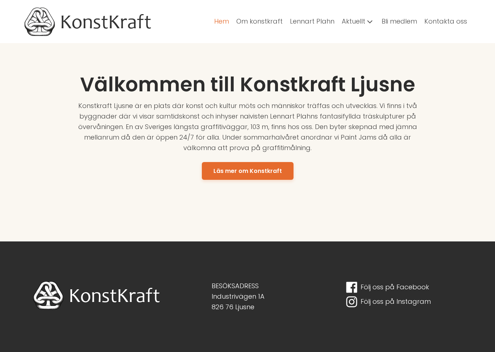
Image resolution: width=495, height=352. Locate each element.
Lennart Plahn (312, 21)
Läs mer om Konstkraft (247, 171)
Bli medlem (399, 21)
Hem (221, 21)
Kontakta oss (445, 21)
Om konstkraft (259, 21)
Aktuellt (353, 21)
